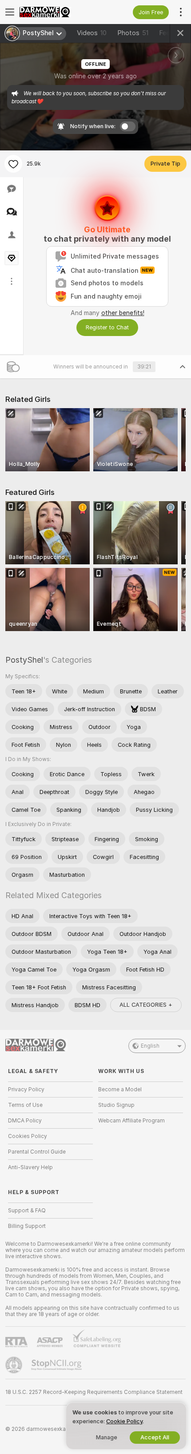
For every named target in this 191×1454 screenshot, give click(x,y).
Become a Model (120, 1089)
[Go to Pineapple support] (14, 1365)
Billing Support (27, 1226)
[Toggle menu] (10, 12)
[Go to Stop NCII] (57, 1365)
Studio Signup (116, 1105)
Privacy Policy (26, 1089)
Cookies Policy (27, 1136)
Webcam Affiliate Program (131, 1121)
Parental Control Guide (37, 1152)
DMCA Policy (25, 1121)
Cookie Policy (124, 1421)
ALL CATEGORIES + (145, 1004)
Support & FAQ (27, 1210)
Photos (132, 33)
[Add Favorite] (13, 164)
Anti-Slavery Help (30, 1167)
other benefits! (122, 312)
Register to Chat (107, 327)
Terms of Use (25, 1105)
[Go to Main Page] (58, 12)
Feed (166, 33)
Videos (92, 33)
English (150, 1046)
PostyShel (24, 659)
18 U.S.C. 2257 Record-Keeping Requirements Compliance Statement (94, 1392)
